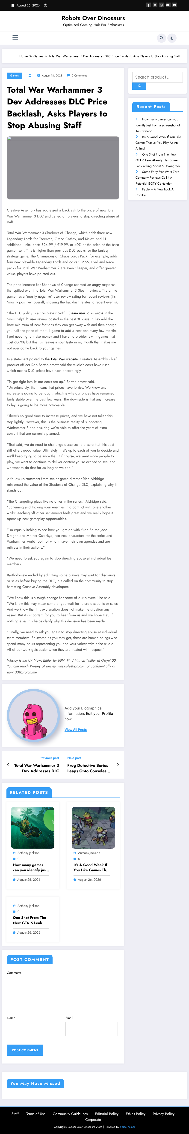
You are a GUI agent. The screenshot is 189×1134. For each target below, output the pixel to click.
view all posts (76, 729)
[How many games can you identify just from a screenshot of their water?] (32, 827)
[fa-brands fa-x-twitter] (155, 5)
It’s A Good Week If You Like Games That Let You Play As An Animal (91, 867)
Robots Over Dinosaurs (93, 18)
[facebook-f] (148, 5)
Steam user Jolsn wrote (85, 313)
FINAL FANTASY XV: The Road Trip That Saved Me (32, 1125)
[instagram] (161, 5)
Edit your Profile (99, 713)
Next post (74, 758)
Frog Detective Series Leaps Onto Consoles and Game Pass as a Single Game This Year (88, 768)
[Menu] (15, 38)
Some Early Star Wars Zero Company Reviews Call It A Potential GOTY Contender (157, 177)
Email (69, 1017)
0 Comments (79, 75)
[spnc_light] (172, 38)
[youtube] (168, 5)
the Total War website (61, 359)
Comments (14, 972)
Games (14, 75)
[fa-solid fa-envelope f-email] (174, 5)
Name (11, 1017)
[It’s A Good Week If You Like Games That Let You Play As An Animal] (93, 827)
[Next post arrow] (118, 765)
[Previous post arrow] (8, 765)
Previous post (49, 758)
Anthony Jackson (28, 852)
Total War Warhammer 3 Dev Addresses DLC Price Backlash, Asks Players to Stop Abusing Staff (36, 768)
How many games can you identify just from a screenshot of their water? (30, 867)
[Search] (161, 38)
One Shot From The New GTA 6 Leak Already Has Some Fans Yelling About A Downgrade (31, 920)
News (14, 1098)
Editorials (80, 1098)
